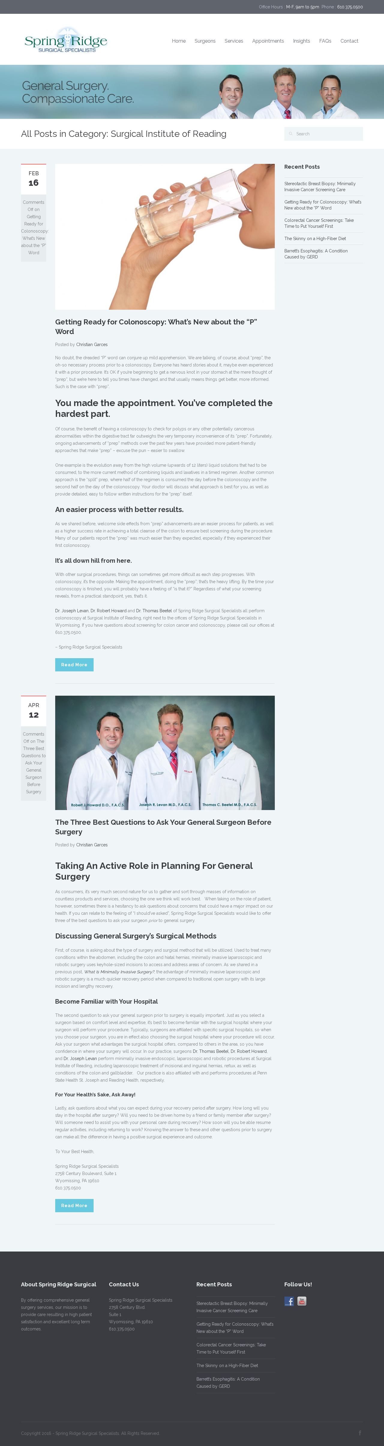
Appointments (268, 41)
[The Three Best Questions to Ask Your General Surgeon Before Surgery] (165, 752)
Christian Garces (92, 344)
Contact (349, 41)
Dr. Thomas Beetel (154, 610)
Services (234, 41)
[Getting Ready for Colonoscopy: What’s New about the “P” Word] (165, 236)
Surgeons (205, 41)
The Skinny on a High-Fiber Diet (315, 238)
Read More (74, 664)
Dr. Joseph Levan (71, 610)
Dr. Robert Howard (109, 610)
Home (179, 41)
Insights (301, 41)
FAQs (325, 41)
